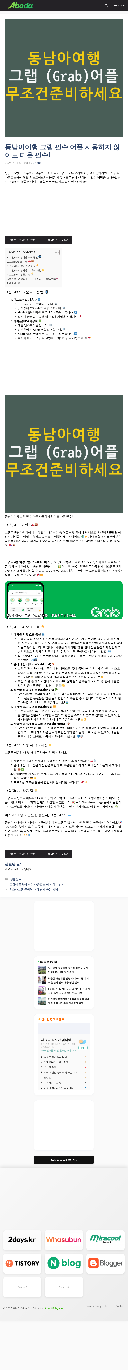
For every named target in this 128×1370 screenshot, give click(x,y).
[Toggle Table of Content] (55, 252)
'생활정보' (16, 879)
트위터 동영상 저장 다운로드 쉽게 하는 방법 (37, 884)
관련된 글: (14, 283)
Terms (108, 1306)
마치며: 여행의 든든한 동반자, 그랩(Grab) (32, 278)
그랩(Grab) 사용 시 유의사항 (25, 270)
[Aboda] (20, 5)
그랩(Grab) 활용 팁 (20, 274)
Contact (120, 1306)
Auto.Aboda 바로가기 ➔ (64, 1160)
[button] (106, 5)
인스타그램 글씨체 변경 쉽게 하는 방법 (34, 889)
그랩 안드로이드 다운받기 (22, 239)
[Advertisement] (64, 211)
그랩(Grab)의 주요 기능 (22, 266)
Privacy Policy (94, 1306)
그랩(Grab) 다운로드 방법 (23, 257)
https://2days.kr (53, 1308)
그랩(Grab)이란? (18, 261)
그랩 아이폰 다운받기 (57, 239)
